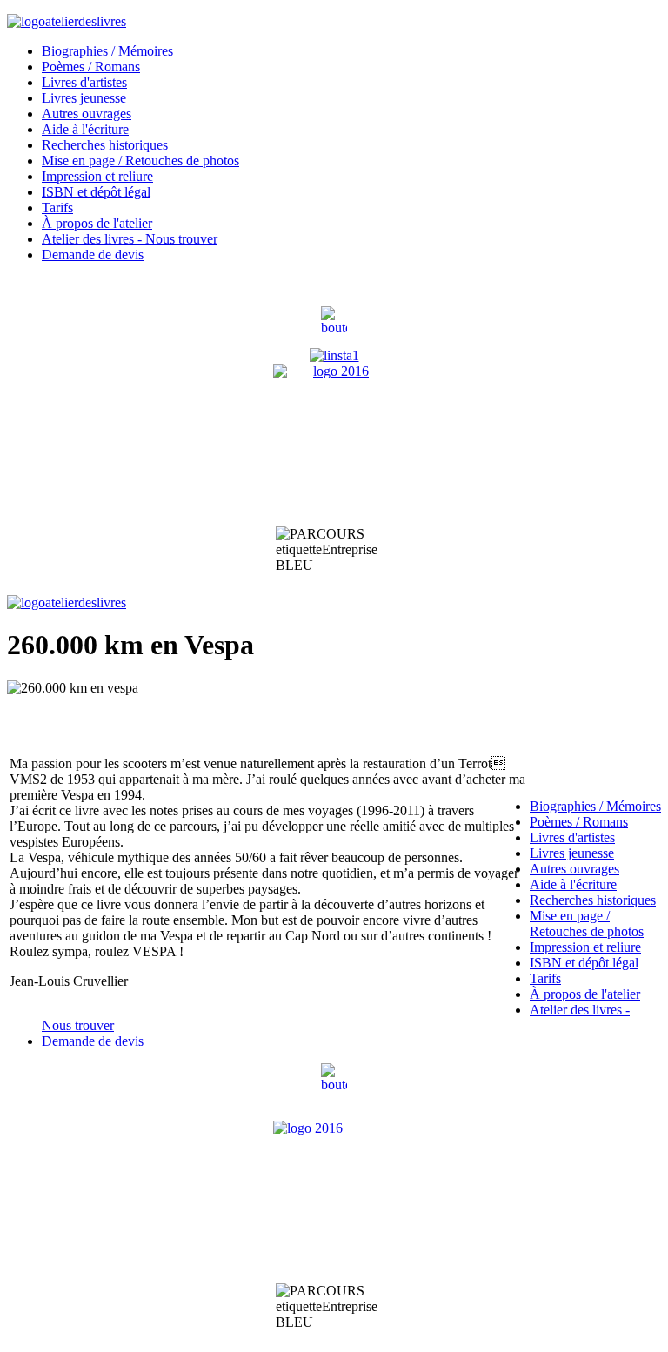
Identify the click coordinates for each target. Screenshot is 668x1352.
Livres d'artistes (84, 82)
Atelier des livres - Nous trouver (129, 238)
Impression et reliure (97, 176)
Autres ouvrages (86, 113)
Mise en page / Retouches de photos (140, 160)
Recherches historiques (105, 144)
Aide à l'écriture (85, 129)
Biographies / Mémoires (107, 51)
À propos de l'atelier (97, 223)
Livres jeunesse (84, 97)
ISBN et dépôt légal (96, 191)
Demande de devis (93, 254)
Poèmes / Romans (91, 66)
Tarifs (57, 207)
